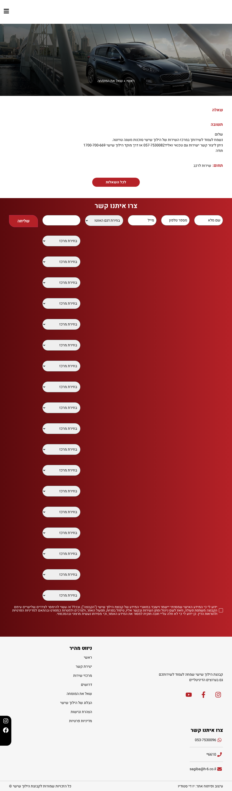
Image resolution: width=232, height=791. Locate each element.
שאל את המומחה (110, 81)
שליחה (23, 221)
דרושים (86, 684)
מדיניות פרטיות (80, 721)
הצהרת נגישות (81, 712)
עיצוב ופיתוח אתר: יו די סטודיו (200, 786)
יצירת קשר (84, 666)
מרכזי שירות (82, 675)
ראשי (130, 81)
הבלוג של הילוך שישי (76, 703)
